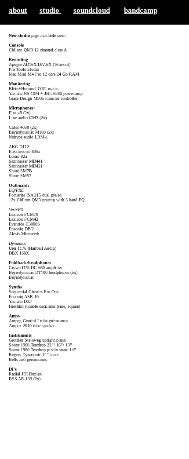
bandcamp (140, 10)
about (18, 10)
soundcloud (91, 10)
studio (50, 10)
